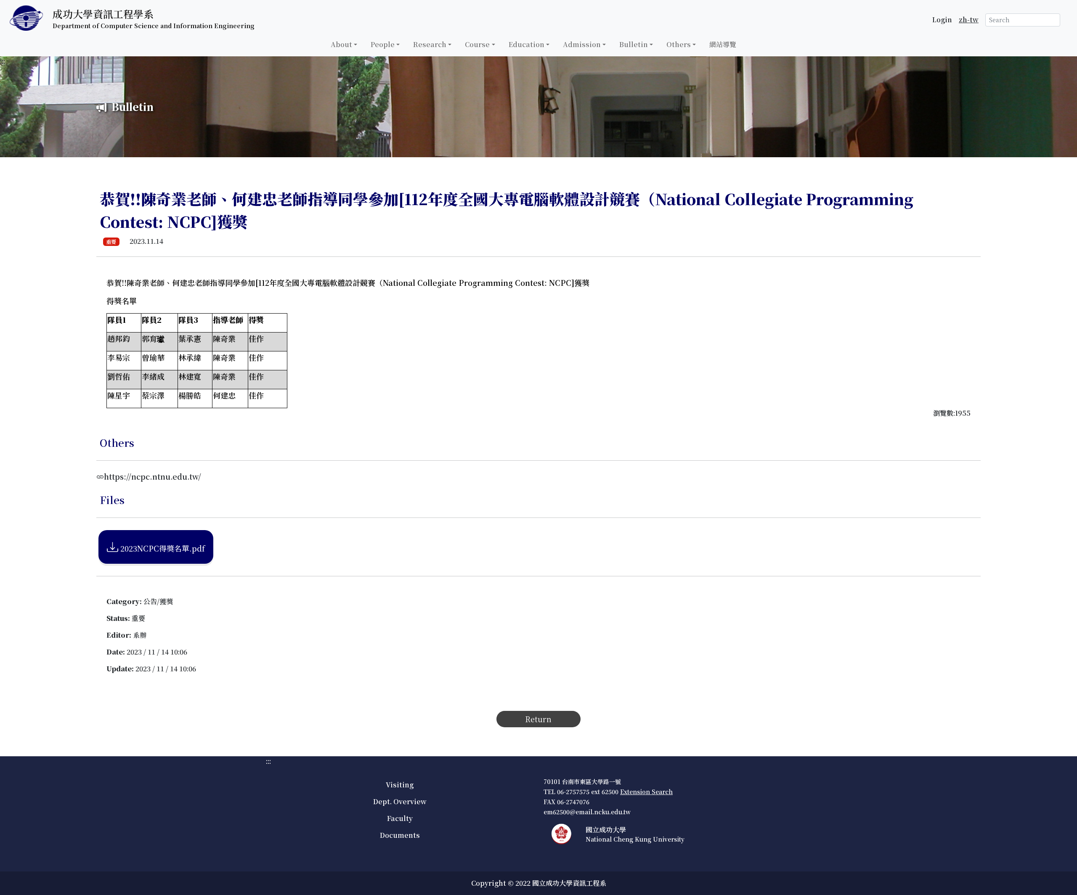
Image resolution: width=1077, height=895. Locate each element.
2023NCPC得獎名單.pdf (161, 548)
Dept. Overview (400, 801)
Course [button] (477, 44)
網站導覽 (722, 44)
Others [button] (678, 44)
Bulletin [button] (633, 44)
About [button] (341, 44)
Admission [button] (582, 44)
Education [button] (526, 44)
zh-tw (969, 19)
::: (2, 61)
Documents (400, 835)
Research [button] (429, 44)
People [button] (383, 44)
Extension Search (646, 791)
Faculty (400, 818)
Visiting (400, 784)
